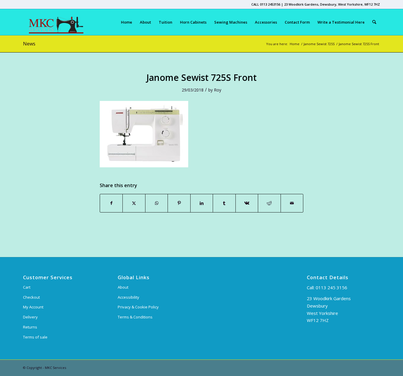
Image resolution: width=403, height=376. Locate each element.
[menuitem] (126, 22)
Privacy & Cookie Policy (138, 307)
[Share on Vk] (247, 203)
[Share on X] (134, 203)
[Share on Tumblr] (224, 203)
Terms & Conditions (135, 317)
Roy (217, 90)
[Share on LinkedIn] (202, 203)
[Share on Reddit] (269, 203)
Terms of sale (35, 337)
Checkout (31, 297)
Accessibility (128, 297)
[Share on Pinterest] (179, 203)
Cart (26, 287)
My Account (33, 307)
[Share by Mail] (292, 203)
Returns (30, 327)
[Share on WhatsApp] (156, 203)
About (123, 287)
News (29, 43)
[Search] (374, 22)
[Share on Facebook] (111, 203)
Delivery (30, 317)
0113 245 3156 (331, 287)
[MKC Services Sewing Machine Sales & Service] (53, 22)
